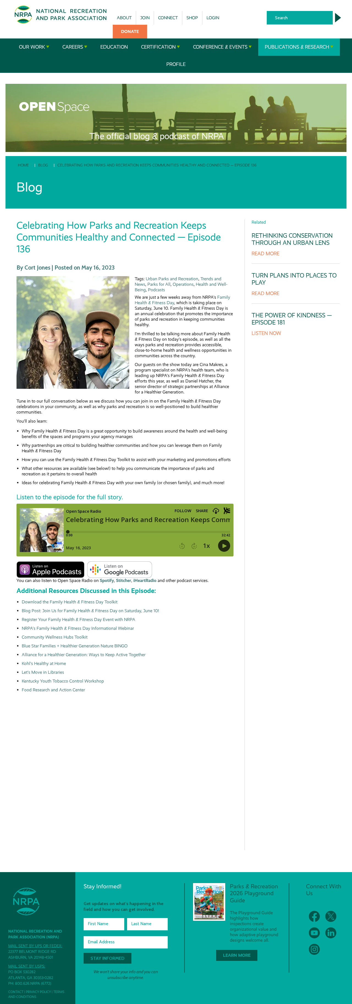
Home (23, 165)
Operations (183, 284)
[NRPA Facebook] (314, 916)
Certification (158, 47)
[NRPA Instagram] (314, 949)
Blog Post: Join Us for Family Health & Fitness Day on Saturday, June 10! (90, 610)
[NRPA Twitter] (331, 916)
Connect (168, 17)
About (124, 17)
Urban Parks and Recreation (172, 278)
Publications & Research (297, 47)
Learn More (237, 955)
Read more (265, 253)
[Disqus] (124, 769)
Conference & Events (220, 47)
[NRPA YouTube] (314, 933)
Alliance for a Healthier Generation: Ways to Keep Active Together (83, 654)
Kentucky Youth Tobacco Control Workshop (63, 681)
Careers (72, 47)
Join (145, 17)
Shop (192, 17)
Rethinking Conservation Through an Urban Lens (292, 239)
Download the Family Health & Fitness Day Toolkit (69, 601)
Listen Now (266, 333)
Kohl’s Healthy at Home (44, 663)
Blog (43, 165)
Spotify (107, 580)
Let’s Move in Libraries (43, 672)
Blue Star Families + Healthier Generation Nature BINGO (75, 645)
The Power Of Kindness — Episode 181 (292, 319)
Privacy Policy (38, 992)
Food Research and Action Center (53, 689)
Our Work (32, 47)
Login (213, 17)
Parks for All (158, 284)
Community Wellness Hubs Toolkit (54, 637)
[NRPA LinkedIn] (331, 933)
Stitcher (123, 580)
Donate (130, 31)
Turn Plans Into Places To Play (294, 279)
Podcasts (156, 289)
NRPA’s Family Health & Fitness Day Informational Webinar (78, 628)
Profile (176, 64)
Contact (15, 992)
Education (114, 47)
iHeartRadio (144, 580)
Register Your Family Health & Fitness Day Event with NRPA (78, 619)
